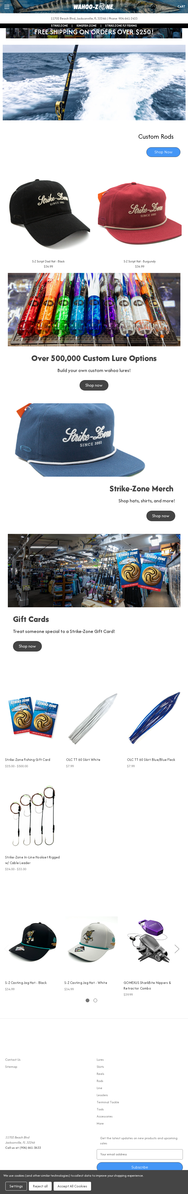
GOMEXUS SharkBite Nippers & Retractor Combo (147, 985)
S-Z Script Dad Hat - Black (48, 261)
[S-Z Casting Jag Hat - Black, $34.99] (32, 942)
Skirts (100, 1066)
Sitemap (11, 1066)
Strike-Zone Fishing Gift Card (27, 759)
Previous (6, 948)
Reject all (40, 1186)
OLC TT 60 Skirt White (83, 759)
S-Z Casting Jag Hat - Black (26, 982)
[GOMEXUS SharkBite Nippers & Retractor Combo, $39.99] (150, 942)
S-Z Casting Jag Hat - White (85, 982)
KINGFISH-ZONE (86, 25)
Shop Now (163, 152)
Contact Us (13, 1059)
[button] (94, 385)
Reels (100, 1073)
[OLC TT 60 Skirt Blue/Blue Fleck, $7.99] (155, 718)
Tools (100, 1109)
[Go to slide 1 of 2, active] (87, 1000)
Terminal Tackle (108, 1102)
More (100, 1123)
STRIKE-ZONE (59, 25)
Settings (16, 1186)
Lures (100, 1059)
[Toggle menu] (6, 6)
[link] (94, 103)
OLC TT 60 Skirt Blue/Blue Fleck (151, 759)
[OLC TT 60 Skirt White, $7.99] (94, 718)
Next (177, 948)
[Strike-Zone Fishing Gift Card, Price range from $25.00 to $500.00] (33, 718)
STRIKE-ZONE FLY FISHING (121, 25)
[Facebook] (7, 1042)
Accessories (105, 1116)
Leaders (102, 1095)
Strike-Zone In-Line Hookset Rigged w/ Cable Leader (32, 860)
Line (99, 1088)
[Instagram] (16, 1042)
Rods (100, 1081)
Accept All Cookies (72, 1186)
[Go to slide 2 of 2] (95, 1000)
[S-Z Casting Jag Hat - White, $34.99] (91, 942)
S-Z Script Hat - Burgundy (140, 261)
